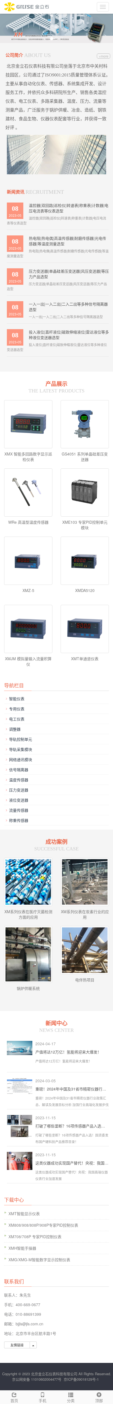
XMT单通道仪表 (84, 658)
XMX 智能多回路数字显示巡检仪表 (28, 456)
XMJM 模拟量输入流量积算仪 (28, 661)
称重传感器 (18, 820)
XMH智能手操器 (22, 1248)
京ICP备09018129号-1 (81, 1379)
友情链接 (17, 1345)
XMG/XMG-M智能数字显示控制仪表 (39, 1259)
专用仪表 (16, 708)
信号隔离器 (18, 769)
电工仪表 (16, 719)
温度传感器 (18, 779)
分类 (71, 1400)
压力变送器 (18, 790)
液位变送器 (18, 800)
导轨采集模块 (20, 749)
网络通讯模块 (20, 759)
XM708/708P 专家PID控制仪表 (35, 1236)
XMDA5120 (85, 590)
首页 (14, 1400)
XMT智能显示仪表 (24, 1213)
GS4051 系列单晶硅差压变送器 (85, 456)
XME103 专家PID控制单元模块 (85, 524)
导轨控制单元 (20, 739)
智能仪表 (16, 698)
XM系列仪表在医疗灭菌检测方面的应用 (28, 914)
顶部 (99, 1400)
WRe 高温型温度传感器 (28, 522)
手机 (42, 1400)
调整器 (15, 729)
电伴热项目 (84, 979)
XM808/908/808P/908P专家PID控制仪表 (43, 1225)
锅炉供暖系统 (28, 988)
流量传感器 (18, 810)
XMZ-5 (28, 590)
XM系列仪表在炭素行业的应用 (85, 914)
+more (103, 56)
